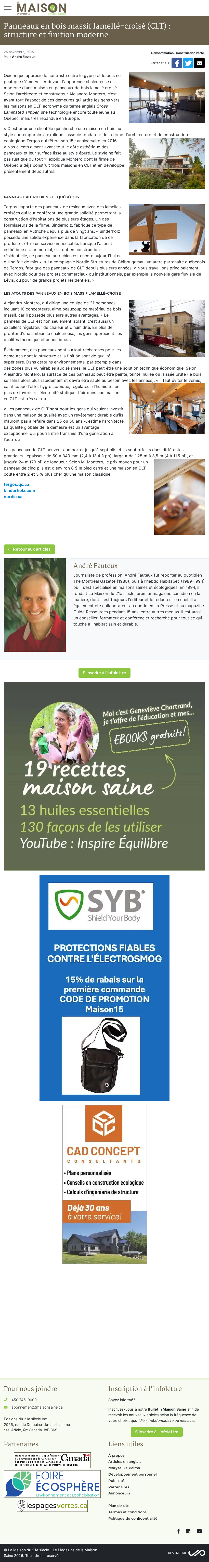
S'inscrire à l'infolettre (104, 672)
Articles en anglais (124, 1461)
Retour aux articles (31, 549)
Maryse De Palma (124, 1468)
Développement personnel (132, 1474)
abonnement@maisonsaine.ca (37, 1407)
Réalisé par (177, 1553)
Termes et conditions (127, 1512)
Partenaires (118, 1487)
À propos (116, 1455)
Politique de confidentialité (133, 1518)
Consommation (162, 53)
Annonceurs (119, 1493)
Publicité (116, 1480)
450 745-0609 (24, 1400)
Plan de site (118, 1505)
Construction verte (190, 53)
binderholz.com (19, 490)
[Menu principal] (7, 8)
